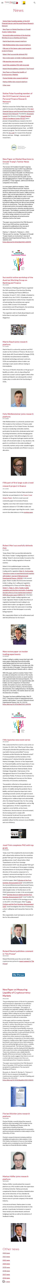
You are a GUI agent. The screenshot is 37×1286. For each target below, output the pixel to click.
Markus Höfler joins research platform (15, 82)
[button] (2, 2)
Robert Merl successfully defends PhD (15, 54)
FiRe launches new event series (13, 61)
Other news (6, 85)
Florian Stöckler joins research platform (15, 78)
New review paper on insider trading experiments (18, 58)
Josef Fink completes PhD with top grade (16, 65)
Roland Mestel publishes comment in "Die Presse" (18, 68)
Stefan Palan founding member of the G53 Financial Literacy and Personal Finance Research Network (18, 23)
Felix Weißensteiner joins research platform (17, 45)
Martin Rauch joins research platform (15, 41)
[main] (18, 10)
